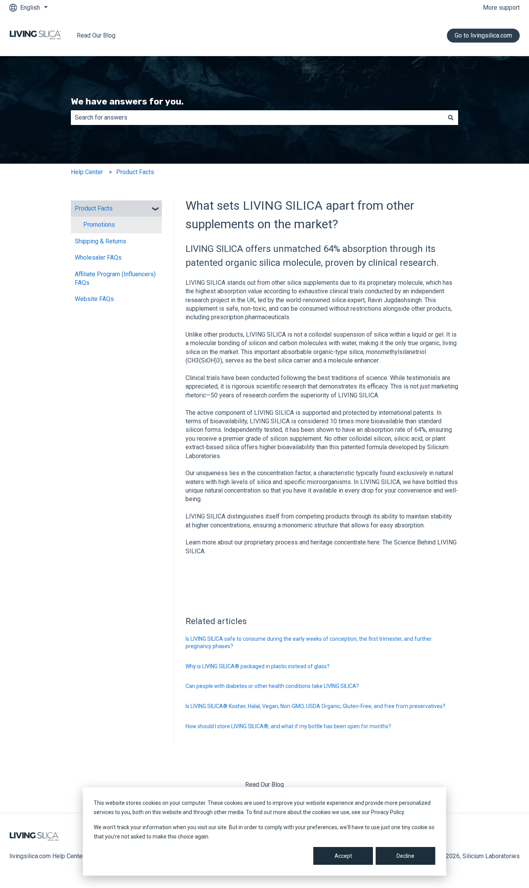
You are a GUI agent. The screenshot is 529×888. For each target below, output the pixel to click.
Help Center (87, 172)
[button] (155, 209)
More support (501, 7)
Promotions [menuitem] (99, 224)
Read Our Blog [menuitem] (264, 784)
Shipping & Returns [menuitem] (100, 241)
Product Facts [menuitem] (94, 208)
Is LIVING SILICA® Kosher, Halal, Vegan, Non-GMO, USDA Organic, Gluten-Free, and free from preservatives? (315, 706)
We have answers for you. (127, 101)
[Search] (450, 117)
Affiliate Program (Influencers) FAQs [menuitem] (115, 278)
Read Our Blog (96, 35)
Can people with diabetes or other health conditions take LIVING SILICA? (272, 686)
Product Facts (135, 172)
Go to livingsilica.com (483, 35)
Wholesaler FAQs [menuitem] (98, 257)
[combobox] (257, 117)
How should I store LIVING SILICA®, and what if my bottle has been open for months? (288, 726)
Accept (343, 856)
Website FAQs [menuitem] (94, 299)
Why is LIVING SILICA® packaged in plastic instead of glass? (257, 666)
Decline (405, 856)
